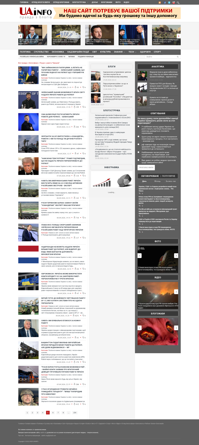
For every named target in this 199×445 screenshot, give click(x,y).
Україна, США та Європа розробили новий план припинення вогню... (130, 42)
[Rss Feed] (159, 2)
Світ (94, 52)
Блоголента (140, 423)
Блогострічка (78, 2)
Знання (117, 52)
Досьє (95, 2)
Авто (93, 423)
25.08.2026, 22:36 (101, 146)
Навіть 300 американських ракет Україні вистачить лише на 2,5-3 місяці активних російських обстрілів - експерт (61, 183)
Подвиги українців (86, 57)
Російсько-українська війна (32, 57)
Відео (126, 2)
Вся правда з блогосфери (28, 63)
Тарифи (71, 57)
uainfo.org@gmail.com (48, 435)
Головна (24, 2)
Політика (25, 52)
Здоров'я (145, 52)
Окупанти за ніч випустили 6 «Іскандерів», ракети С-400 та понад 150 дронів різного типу (62, 138)
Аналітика (158, 66)
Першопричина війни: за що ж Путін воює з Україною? (115, 85)
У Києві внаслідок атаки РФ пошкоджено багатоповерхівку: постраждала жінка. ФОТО (157, 268)
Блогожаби (106, 2)
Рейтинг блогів (150, 423)
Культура (105, 52)
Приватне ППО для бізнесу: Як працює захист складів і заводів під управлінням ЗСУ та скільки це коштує (164, 87)
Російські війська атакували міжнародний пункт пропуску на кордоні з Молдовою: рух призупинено (158, 211)
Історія (82, 423)
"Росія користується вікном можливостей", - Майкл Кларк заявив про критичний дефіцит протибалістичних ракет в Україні (63, 369)
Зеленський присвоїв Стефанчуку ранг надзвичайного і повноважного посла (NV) (113, 116)
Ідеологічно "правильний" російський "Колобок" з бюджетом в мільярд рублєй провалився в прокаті (117, 97)
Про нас (21, 435)
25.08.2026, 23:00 (101, 129)
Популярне (168, 176)
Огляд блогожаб (61, 2)
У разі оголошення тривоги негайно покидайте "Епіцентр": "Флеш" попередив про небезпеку (61, 391)
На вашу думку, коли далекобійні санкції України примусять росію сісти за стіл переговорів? (158, 120)
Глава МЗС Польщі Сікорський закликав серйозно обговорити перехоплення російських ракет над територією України (62, 227)
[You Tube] (173, 2)
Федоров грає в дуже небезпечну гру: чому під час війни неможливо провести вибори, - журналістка (164, 74)
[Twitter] (168, 2)
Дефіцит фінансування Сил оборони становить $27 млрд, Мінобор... (98, 42)
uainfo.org (43, 432)
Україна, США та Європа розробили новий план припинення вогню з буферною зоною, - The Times (157, 189)
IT (96, 423)
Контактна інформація (32, 435)
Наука (76, 423)
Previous (19, 36)
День (144, 181)
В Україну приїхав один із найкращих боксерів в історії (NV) (110, 133)
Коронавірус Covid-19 (56, 57)
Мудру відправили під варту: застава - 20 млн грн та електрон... (31, 42)
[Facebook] (164, 2)
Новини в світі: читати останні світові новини (63, 233)
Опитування (158, 113)
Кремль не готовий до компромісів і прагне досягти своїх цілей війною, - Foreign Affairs (162, 100)
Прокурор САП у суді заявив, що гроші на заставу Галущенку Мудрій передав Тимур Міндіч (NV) (113, 142)
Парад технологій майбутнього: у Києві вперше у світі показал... (166, 42)
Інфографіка (111, 167)
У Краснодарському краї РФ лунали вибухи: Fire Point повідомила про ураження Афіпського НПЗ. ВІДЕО (158, 306)
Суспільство (41, 52)
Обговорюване (150, 176)
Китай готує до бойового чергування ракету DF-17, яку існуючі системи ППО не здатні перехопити (63, 300)
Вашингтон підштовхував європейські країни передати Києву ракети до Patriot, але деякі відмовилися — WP (61, 345)
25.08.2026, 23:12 (101, 120)
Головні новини (30, 423)
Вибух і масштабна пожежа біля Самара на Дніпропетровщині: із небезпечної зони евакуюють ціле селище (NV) (112, 125)
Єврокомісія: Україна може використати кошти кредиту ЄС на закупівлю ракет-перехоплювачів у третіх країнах (61, 276)
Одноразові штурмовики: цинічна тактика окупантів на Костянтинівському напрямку (117, 74)
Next (179, 36)
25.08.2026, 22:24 (101, 158)
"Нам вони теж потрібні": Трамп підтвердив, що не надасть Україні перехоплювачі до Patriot (63, 160)
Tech (130, 52)
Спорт (157, 52)
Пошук (42, 63)
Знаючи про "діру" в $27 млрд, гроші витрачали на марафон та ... (65, 42)
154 (74, 413)
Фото (117, 2)
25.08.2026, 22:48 (101, 137)
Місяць (157, 181)
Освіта (88, 423)
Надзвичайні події (78, 52)
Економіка (58, 52)
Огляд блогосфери (41, 2)
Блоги (111, 66)
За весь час (171, 181)
